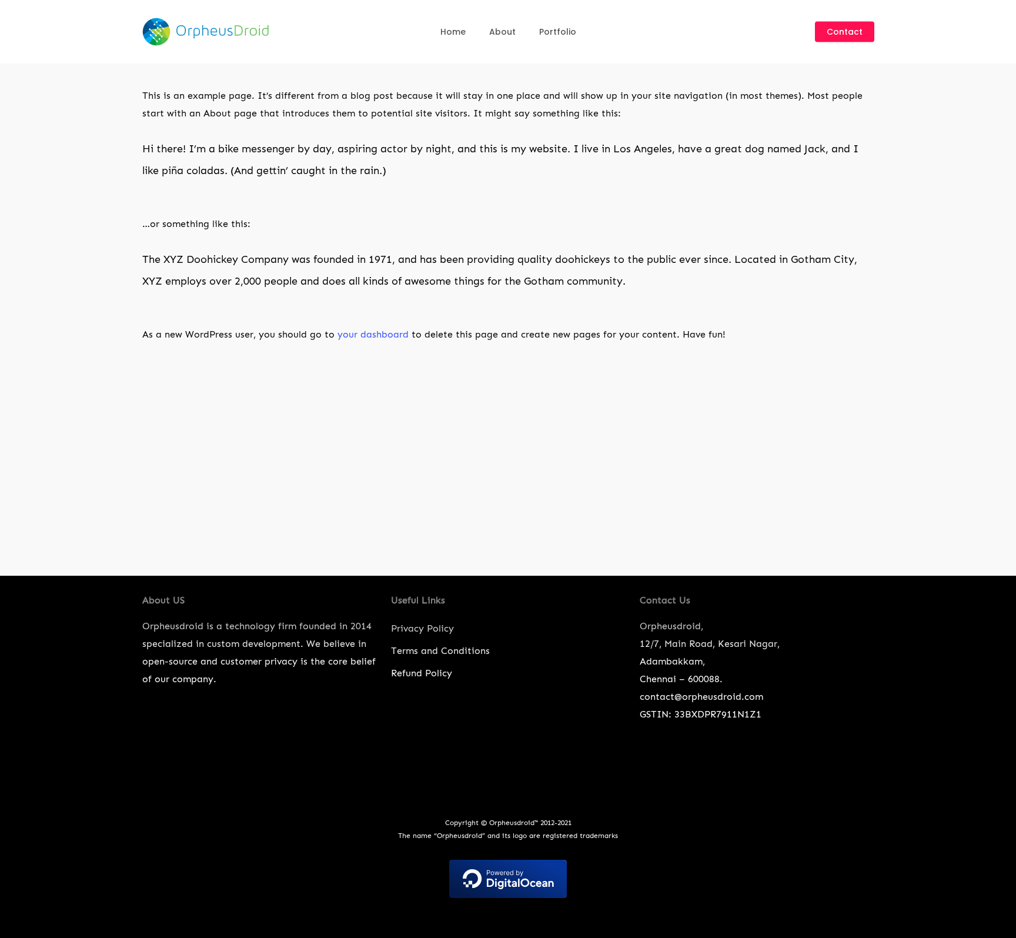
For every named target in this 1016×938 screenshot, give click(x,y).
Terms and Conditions (440, 650)
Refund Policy (421, 673)
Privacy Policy (422, 628)
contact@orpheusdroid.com (701, 696)
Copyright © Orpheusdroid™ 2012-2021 (508, 823)
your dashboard (373, 334)
